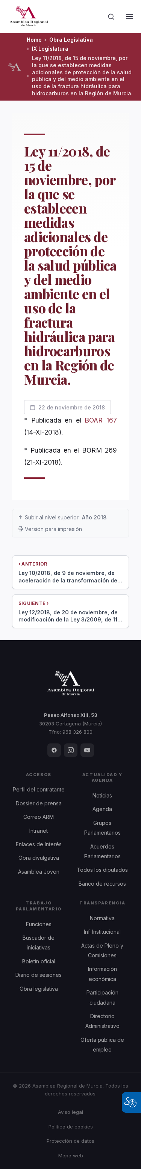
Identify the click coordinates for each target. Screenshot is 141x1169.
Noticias (102, 795)
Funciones (39, 924)
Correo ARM (38, 817)
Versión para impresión (53, 529)
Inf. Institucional (102, 931)
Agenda (102, 809)
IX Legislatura (50, 48)
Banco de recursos (102, 883)
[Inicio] (14, 66)
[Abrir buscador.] (111, 16)
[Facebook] (54, 750)
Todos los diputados (102, 870)
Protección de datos (70, 1141)
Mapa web (70, 1155)
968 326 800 (77, 732)
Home (34, 39)
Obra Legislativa (71, 39)
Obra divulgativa (38, 858)
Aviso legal (70, 1112)
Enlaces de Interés (39, 844)
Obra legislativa (39, 988)
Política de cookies (71, 1127)
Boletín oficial (38, 961)
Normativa (102, 918)
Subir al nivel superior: (66, 517)
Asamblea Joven (38, 871)
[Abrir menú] (129, 16)
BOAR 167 (101, 420)
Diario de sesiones (38, 975)
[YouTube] (87, 750)
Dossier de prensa (39, 803)
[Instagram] (70, 750)
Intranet (38, 830)
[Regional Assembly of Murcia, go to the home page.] (28, 16)
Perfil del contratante (39, 789)
